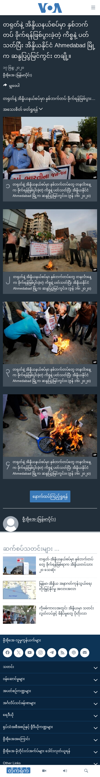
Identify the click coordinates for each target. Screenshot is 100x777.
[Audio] (65, 771)
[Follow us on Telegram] (51, 652)
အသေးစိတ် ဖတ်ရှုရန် (21, 109)
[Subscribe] (84, 652)
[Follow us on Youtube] (29, 652)
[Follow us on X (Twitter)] (18, 652)
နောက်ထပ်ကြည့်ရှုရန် (50, 496)
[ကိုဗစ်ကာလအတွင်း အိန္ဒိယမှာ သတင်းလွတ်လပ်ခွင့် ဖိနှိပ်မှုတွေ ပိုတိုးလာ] (19, 614)
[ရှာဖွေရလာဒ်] (86, 771)
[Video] (44, 771)
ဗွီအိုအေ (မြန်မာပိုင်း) (17, 75)
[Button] (11, 86)
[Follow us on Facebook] (7, 652)
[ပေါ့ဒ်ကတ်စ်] (73, 652)
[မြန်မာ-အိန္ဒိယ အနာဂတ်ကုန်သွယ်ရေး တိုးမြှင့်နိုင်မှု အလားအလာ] (19, 590)
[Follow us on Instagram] (40, 652)
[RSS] (62, 652)
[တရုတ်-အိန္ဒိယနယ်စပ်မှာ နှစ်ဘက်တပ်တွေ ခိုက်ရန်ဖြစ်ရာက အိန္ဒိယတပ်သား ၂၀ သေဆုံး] (19, 565)
